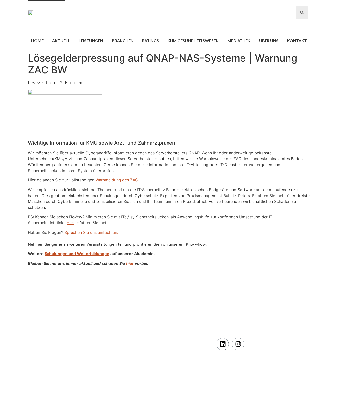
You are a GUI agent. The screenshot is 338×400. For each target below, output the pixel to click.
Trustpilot (225, 301)
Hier (70, 222)
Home (37, 40)
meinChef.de (227, 308)
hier (130, 263)
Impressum (39, 329)
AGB (34, 315)
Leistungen (91, 40)
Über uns (268, 40)
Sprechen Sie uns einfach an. (91, 232)
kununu (223, 315)
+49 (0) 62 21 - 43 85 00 (270, 15)
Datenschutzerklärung (49, 322)
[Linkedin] (223, 344)
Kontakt (297, 40)
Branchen (123, 40)
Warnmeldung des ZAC (117, 180)
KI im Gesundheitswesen (193, 40)
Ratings (150, 40)
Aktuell (61, 40)
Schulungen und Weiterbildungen (77, 253)
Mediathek (238, 40)
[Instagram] (238, 344)
